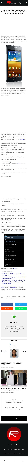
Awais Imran (10, 8)
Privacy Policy (17, 449)
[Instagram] (14, 444)
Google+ (3, 287)
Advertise (10, 449)
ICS (24, 296)
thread (14, 268)
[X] (11, 444)
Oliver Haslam (4, 367)
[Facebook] (8, 444)
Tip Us (23, 449)
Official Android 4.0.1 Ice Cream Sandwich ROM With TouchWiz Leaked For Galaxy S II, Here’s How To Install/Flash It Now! (13, 282)
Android (8, 296)
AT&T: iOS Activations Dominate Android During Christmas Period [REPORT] (14, 401)
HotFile (8, 162)
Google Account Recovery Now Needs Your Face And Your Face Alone (12, 363)
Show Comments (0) (13, 418)
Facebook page (13, 287)
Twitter (11, 286)
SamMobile (21, 139)
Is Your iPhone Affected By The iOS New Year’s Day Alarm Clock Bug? (14, 407)
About (5, 449)
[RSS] (19, 444)
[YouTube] (16, 444)
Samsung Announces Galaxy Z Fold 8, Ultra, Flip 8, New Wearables (13, 389)
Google (20, 296)
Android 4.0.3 (14, 296)
